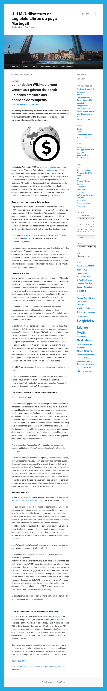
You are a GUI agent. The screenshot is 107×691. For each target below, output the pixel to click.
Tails (79, 364)
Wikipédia (22, 667)
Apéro (86, 270)
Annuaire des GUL (84, 173)
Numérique (81, 347)
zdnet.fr (21, 660)
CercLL (80, 184)
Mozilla (81, 332)
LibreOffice (81, 305)
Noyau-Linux (88, 344)
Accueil (15, 66)
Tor (83, 364)
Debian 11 (80, 284)
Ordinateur (81, 355)
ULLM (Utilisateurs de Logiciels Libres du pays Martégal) (34, 18)
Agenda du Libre (83, 170)
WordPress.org (83, 157)
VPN (83, 371)
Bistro (59, 448)
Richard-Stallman (84, 358)
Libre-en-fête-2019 (83, 302)
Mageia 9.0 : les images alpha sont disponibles (83, 106)
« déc (81, 237)
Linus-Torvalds (83, 307)
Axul (79, 178)
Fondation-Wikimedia (48, 667)
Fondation (36, 667)
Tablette (89, 361)
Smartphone (81, 361)
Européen (88, 287)
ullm (79, 371)
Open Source (85, 351)
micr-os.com (82, 200)
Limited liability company (58, 457)
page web (51, 170)
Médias (34, 66)
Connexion (81, 147)
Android (90, 265)
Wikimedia (61, 667)
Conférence (87, 280)
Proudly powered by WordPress (53, 682)
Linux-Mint (90, 312)
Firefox (81, 291)
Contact (25, 66)
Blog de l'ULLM (83, 181)
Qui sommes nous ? (49, 66)
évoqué (22, 557)
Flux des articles (85, 149)
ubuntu (87, 367)
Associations (83, 273)
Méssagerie (81, 336)
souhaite (26, 238)
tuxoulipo (35, 104)
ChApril (80, 280)
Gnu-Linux (89, 298)
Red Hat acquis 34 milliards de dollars (27, 500)
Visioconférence (67, 66)
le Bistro (51, 290)
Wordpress (88, 371)
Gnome (80, 298)
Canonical (80, 277)
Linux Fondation (82, 316)
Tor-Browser (90, 364)
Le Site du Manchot (85, 195)
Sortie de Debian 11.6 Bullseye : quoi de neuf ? (85, 92)
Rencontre (90, 354)
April (79, 175)
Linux (81, 312)
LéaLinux (80, 197)
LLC (36, 176)
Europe (80, 287)
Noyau (80, 344)
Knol (21, 341)
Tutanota (80, 368)
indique (14, 629)
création (53, 166)
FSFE (91, 295)
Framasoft (81, 192)
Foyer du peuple (82, 295)
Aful (78, 167)
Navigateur (84, 340)
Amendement (81, 266)
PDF (60, 616)
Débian (89, 283)
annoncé (43, 166)
